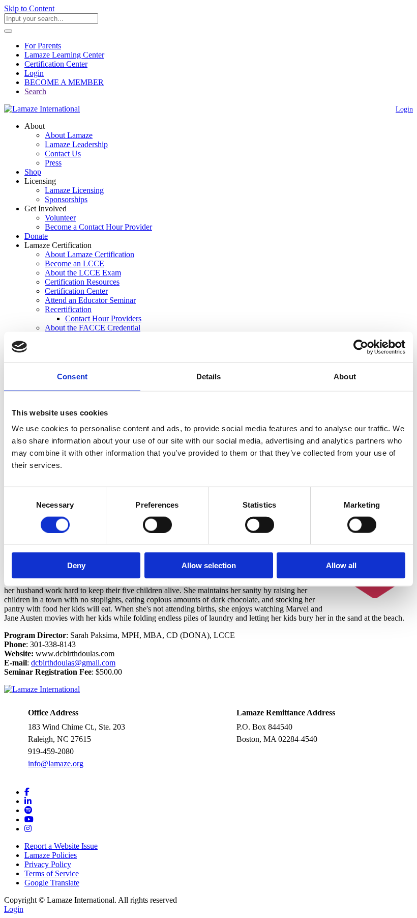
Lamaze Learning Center (64, 54)
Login (34, 73)
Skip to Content (29, 8)
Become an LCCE (74, 263)
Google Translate (51, 882)
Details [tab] (208, 376)
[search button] (8, 31)
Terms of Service (51, 873)
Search (35, 91)
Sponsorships (66, 199)
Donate (36, 236)
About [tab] (345, 376)
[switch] (157, 524)
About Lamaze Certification (89, 254)
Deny (76, 565)
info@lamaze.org (55, 763)
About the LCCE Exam (83, 272)
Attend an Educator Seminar (90, 300)
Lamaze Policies (50, 855)
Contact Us (63, 153)
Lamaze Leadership (76, 144)
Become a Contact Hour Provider (98, 226)
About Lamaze (69, 135)
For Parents (42, 45)
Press (53, 162)
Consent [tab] (72, 376)
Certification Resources (82, 281)
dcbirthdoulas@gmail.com (73, 662)
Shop (32, 172)
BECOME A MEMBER (64, 82)
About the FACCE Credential (92, 327)
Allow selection (209, 565)
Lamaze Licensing (74, 190)
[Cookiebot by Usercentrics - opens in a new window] (360, 346)
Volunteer (60, 217)
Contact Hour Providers (103, 318)
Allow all (341, 565)
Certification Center (55, 64)
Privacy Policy (47, 864)
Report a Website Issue (61, 846)
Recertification (68, 309)
